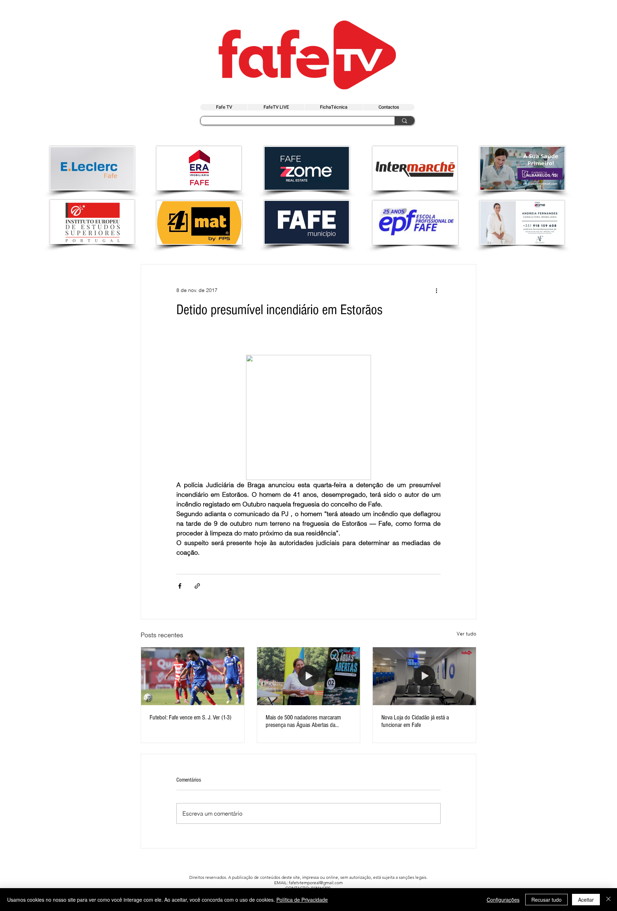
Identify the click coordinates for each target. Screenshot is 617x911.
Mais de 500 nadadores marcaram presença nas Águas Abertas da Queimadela (303, 721)
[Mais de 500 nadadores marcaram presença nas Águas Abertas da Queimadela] (308, 676)
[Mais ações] (436, 290)
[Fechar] (608, 899)
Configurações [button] (503, 899)
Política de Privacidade (302, 899)
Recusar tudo (546, 899)
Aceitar (586, 899)
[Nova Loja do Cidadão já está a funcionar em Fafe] (424, 676)
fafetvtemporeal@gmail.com (316, 882)
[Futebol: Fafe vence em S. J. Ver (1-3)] (192, 676)
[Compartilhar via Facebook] (179, 586)
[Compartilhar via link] (197, 586)
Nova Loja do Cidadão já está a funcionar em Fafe (415, 721)
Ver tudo (466, 633)
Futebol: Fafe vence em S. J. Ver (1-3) (190, 717)
